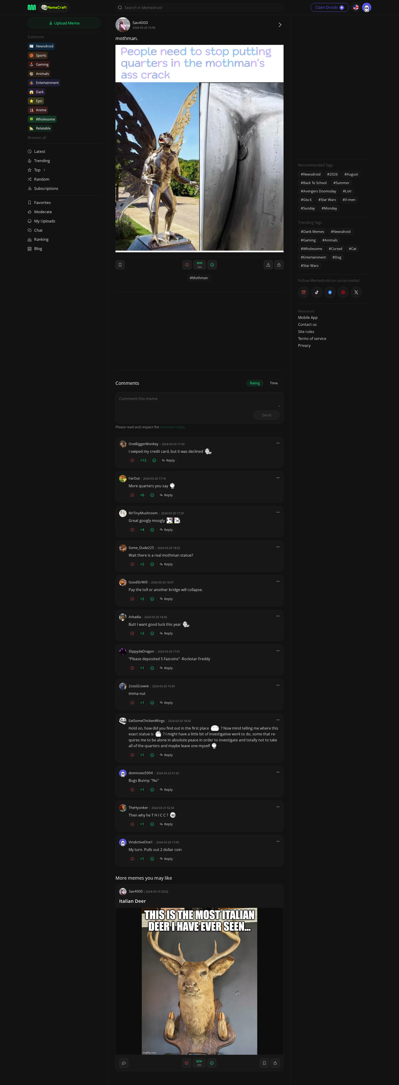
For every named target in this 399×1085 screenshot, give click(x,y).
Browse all (37, 137)
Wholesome (42, 119)
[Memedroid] (32, 7)
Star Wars (328, 199)
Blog (38, 248)
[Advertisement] (332, 86)
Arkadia (135, 616)
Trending (42, 160)
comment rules (172, 427)
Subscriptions (46, 188)
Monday (330, 208)
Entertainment (44, 82)
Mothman (200, 277)
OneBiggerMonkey (143, 443)
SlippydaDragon (141, 651)
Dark (36, 91)
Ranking (41, 239)
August (352, 174)
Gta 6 (307, 199)
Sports (37, 55)
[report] (268, 264)
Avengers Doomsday (319, 191)
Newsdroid (41, 46)
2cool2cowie (139, 686)
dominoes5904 (141, 773)
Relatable (40, 128)
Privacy (304, 345)
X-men (350, 199)
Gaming (38, 64)
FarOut (134, 478)
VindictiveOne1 (141, 842)
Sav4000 (140, 22)
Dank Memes (313, 231)
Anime (37, 110)
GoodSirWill (138, 582)
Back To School (315, 182)
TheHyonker (138, 807)
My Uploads (44, 221)
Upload (66, 23)
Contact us (307, 324)
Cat (353, 248)
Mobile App (308, 317)
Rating (255, 383)
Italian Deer (132, 901)
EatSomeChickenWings (147, 720)
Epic (35, 101)
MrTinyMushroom (143, 513)
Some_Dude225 (141, 547)
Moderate (43, 211)
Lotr (348, 191)
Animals (39, 73)
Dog (338, 257)
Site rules (306, 331)
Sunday (309, 208)
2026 (333, 174)
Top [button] (37, 170)
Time (274, 383)
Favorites (42, 202)
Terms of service (312, 338)
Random (41, 179)
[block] (279, 264)
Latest (39, 151)
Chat (38, 230)
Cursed (336, 248)
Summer (342, 182)
